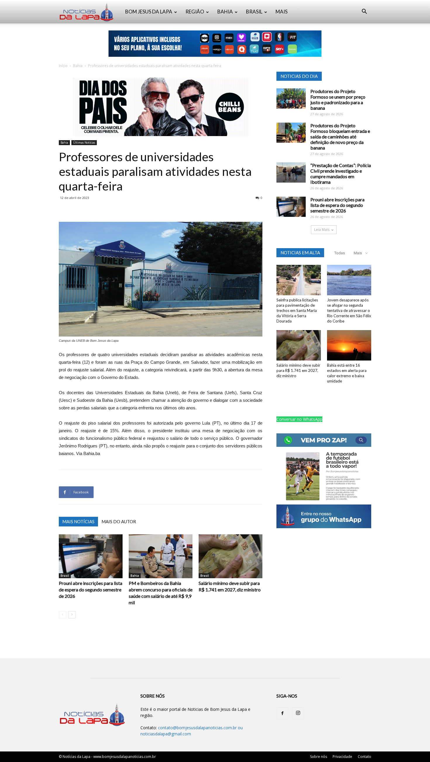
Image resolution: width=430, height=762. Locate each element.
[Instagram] (298, 713)
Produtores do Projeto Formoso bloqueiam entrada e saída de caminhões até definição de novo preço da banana (340, 136)
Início (63, 65)
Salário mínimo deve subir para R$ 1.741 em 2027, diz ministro (298, 370)
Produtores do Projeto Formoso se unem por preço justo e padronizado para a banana (337, 99)
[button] (364, 12)
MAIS (282, 11)
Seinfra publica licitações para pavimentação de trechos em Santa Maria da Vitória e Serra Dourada (297, 310)
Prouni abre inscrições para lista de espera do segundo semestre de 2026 (90, 589)
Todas (339, 253)
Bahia (77, 65)
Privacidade (342, 756)
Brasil (65, 576)
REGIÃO (194, 11)
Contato (364, 756)
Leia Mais (321, 229)
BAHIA (225, 11)
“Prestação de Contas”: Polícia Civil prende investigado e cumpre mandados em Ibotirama (340, 173)
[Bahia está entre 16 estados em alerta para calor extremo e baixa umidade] (349, 345)
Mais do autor (119, 521)
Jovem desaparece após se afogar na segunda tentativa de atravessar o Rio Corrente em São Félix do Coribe (349, 310)
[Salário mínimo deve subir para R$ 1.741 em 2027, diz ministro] (230, 556)
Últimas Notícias (84, 142)
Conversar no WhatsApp (299, 419)
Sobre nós (318, 756)
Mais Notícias (78, 521)
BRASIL (254, 11)
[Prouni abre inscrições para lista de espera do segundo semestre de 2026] (91, 556)
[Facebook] (282, 713)
